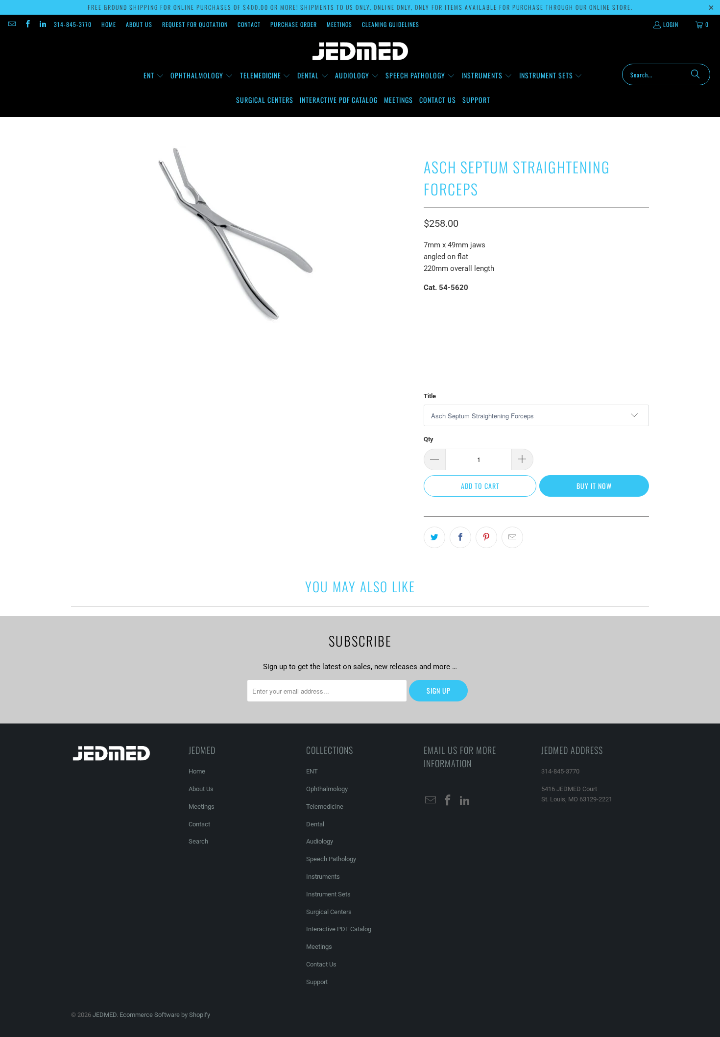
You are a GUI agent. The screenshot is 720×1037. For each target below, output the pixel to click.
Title (430, 396)
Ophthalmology (327, 789)
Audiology (319, 841)
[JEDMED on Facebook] (27, 24)
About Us (139, 24)
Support (317, 982)
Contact (249, 24)
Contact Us (321, 964)
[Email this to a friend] (512, 537)
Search (198, 841)
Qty (428, 439)
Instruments (323, 876)
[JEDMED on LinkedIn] (42, 24)
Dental (315, 824)
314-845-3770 (73, 24)
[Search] (695, 74)
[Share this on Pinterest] (486, 537)
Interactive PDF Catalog (338, 929)
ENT (312, 771)
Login (670, 24)
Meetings (339, 24)
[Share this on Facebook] (460, 537)
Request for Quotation (195, 24)
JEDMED (105, 1014)
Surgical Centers (329, 912)
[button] (154, 76)
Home (108, 24)
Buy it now (594, 486)
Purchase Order (293, 24)
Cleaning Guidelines (390, 24)
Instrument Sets (328, 894)
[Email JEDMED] (11, 24)
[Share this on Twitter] (434, 537)
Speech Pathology (331, 859)
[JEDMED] (360, 51)
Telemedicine (324, 806)
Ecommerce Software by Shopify (165, 1014)
